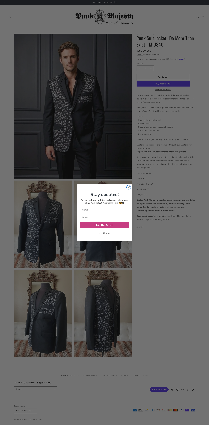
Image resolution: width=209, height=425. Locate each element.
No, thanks (104, 233)
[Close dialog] (129, 187)
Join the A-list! (104, 225)
